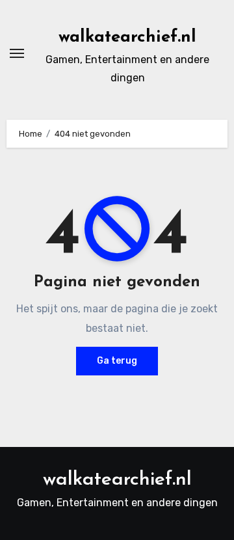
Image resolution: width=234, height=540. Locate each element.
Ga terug (117, 360)
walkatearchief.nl (127, 37)
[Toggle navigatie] (16, 53)
